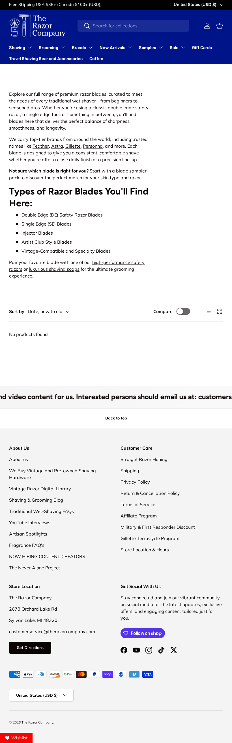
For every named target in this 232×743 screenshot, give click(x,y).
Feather (41, 146)
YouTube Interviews (29, 522)
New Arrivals (112, 47)
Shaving (17, 47)
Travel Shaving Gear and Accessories (46, 58)
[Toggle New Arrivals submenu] (129, 47)
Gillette (73, 146)
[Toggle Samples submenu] (160, 47)
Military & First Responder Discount (158, 527)
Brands (79, 47)
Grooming (48, 47)
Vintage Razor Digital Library (40, 488)
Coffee (96, 58)
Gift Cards (202, 47)
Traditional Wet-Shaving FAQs (41, 511)
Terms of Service (138, 504)
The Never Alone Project (34, 568)
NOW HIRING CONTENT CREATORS (47, 556)
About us (18, 459)
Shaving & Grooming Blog (36, 500)
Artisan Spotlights (28, 534)
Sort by (16, 311)
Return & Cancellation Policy (150, 493)
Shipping (130, 470)
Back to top (116, 418)
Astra (57, 146)
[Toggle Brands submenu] (90, 47)
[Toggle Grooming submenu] (62, 47)
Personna (93, 146)
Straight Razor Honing (144, 459)
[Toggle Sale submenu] (183, 47)
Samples (147, 47)
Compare (163, 311)
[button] (219, 25)
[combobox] (133, 26)
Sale (174, 47)
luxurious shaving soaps (54, 269)
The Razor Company (37, 722)
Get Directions (30, 647)
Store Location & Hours (145, 549)
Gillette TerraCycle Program (150, 538)
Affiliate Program (139, 516)
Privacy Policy (135, 482)
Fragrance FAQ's (26, 545)
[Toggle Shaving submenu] (29, 47)
